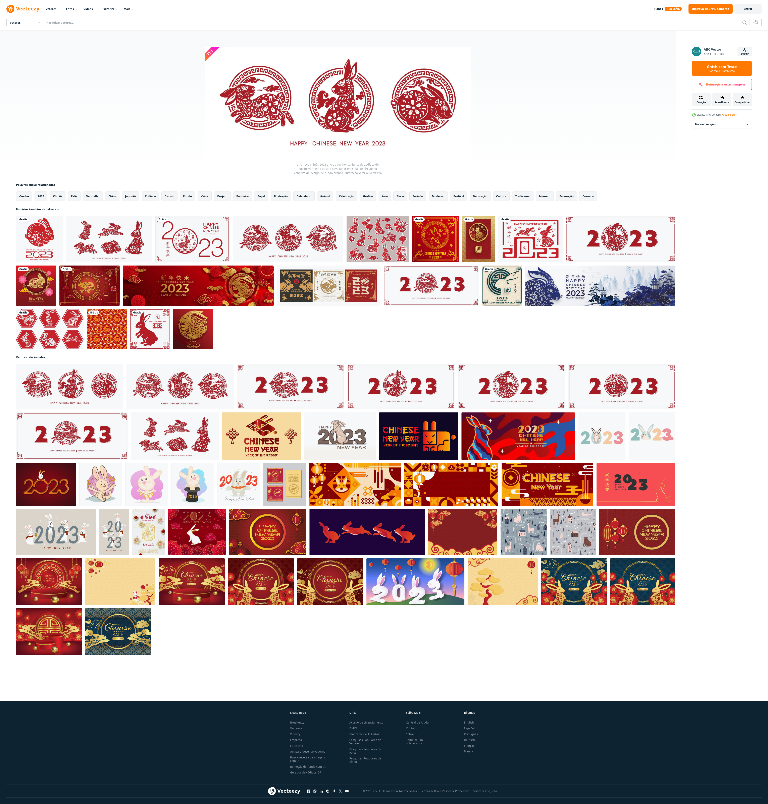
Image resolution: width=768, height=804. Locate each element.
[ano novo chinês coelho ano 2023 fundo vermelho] (49, 581)
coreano (588, 196)
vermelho (93, 196)
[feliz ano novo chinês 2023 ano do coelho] (198, 286)
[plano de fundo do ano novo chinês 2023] (462, 532)
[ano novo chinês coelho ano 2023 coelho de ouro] (192, 581)
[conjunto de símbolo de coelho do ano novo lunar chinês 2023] (50, 329)
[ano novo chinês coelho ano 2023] (261, 581)
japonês (130, 196)
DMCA (353, 728)
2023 (41, 196)
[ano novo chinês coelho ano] (49, 631)
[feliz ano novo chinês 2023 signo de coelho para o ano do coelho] (435, 239)
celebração (346, 196)
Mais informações (705, 124)
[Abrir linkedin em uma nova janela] (321, 791)
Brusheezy (297, 722)
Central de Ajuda (417, 722)
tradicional (522, 196)
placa (400, 196)
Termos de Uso (430, 791)
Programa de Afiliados (364, 734)
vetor (204, 196)
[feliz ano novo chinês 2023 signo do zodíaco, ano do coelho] (192, 239)
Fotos (70, 9)
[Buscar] (744, 22)
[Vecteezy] (22, 9)
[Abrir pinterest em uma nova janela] (327, 791)
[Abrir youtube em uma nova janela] (347, 791)
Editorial (108, 9)
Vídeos (88, 9)
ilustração (281, 196)
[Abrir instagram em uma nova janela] (314, 791)
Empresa (296, 740)
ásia (385, 196)
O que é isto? (729, 114)
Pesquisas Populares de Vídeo (365, 760)
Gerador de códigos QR (305, 772)
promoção (566, 196)
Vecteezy (296, 728)
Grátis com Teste (722, 68)
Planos (658, 9)
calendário (304, 196)
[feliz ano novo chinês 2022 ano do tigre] (39, 239)
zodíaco (150, 196)
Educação (296, 746)
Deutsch (469, 740)
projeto (222, 196)
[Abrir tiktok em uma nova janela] (334, 791)
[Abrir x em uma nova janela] (340, 791)
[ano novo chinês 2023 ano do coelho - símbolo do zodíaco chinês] (328, 286)
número (545, 196)
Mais (127, 9)
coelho (24, 196)
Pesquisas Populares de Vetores (365, 741)
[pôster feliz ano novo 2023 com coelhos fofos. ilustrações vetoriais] (56, 532)
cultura (501, 196)
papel (261, 196)
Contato (411, 728)
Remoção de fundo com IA (307, 766)
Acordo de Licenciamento (366, 722)
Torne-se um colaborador (414, 741)
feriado (418, 196)
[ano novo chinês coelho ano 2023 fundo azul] (118, 631)
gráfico (368, 196)
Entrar (748, 9)
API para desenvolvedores (307, 751)
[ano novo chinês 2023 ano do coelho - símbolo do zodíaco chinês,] (340, 436)
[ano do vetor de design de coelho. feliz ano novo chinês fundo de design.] (36, 286)
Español (469, 728)
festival (458, 196)
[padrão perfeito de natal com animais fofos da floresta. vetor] (524, 532)
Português (471, 734)
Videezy (295, 734)
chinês (57, 196)
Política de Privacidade (455, 791)
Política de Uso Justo (484, 791)
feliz (74, 196)
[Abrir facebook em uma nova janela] (308, 791)
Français (469, 746)
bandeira (242, 196)
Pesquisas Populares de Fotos (365, 750)
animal (325, 196)
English (469, 722)
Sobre (410, 734)
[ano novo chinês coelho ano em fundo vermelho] (330, 581)
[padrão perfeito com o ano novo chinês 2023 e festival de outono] (107, 329)
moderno (438, 196)
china (112, 196)
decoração (480, 196)
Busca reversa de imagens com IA (308, 759)
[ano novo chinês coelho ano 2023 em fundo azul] (642, 581)
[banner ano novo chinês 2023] (267, 532)
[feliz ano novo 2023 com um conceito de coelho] (652, 436)
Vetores (51, 9)
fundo (187, 196)
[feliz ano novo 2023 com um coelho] (601, 436)
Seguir (745, 53)
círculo (169, 196)
